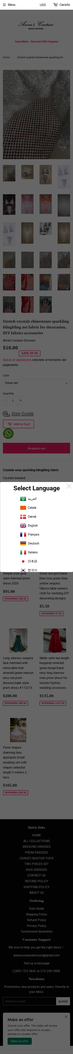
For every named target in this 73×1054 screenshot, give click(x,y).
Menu (11, 5)
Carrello (64, 5)
